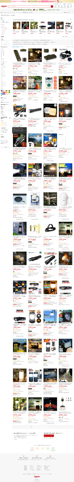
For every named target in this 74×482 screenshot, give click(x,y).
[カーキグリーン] (9, 90)
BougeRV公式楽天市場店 (33, 247)
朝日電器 (2, 64)
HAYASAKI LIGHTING (32, 126)
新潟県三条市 (62, 157)
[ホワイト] (4, 90)
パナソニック (3, 72)
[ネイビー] (3, 94)
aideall (61, 129)
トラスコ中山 (3, 76)
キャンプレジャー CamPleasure (49, 188)
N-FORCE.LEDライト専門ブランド (65, 304)
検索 (6, 44)
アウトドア (13, 12)
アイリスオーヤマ (3, 85)
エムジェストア (16, 395)
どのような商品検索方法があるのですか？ (20, 436)
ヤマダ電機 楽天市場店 (32, 216)
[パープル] (4, 94)
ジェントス (2, 60)
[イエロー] (7, 92)
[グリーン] (9, 92)
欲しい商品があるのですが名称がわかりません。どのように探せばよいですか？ (26, 435)
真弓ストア (15, 160)
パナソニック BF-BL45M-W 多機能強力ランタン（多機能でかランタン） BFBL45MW (65, 208)
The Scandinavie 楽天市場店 (48, 304)
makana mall (31, 275)
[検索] (52, 6)
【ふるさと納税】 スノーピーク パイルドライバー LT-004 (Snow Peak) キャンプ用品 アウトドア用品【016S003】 (65, 149)
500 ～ (2, 56)
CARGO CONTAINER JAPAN (48, 72)
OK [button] (25, 130)
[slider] (0, 40)
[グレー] (3, 90)
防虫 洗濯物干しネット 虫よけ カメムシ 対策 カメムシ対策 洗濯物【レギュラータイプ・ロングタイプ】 (65, 325)
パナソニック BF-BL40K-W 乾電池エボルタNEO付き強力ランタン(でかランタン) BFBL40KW (35, 208)
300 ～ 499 (2, 55)
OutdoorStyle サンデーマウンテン (49, 421)
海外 (4, 106)
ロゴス (2, 73)
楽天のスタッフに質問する (49, 435)
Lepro (15, 101)
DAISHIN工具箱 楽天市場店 (18, 217)
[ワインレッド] (3, 92)
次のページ (52, 426)
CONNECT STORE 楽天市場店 (64, 392)
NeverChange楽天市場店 (63, 275)
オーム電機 (2, 63)
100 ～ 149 (2, 51)
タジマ (2, 69)
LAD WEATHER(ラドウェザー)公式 (65, 190)
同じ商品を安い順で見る (50, 160)
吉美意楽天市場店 (16, 188)
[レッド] (4, 92)
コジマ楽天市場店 (47, 245)
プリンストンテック (4, 82)
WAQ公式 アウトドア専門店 (33, 362)
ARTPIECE (31, 190)
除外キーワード (3, 143)
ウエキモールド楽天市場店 (64, 73)
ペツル (2, 81)
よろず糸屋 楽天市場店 (63, 333)
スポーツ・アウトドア (7, 12)
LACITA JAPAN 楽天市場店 (64, 101)
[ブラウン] (6, 90)
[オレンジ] (6, 92)
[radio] (1, 19)
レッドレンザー (3, 65)
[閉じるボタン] (72, 40)
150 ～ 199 (2, 52)
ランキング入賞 (16, 157)
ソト (1, 78)
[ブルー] (1, 94)
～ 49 (1, 48)
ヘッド (2, 77)
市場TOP (2, 12)
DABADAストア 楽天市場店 (64, 247)
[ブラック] (1, 90)
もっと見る (15, 439)
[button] (59, 6)
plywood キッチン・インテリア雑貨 (19, 245)
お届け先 (2, 108)
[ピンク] (1, 92)
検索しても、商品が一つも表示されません (20, 437)
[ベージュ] (7, 90)
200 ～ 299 (2, 53)
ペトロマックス (3, 74)
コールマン (2, 68)
